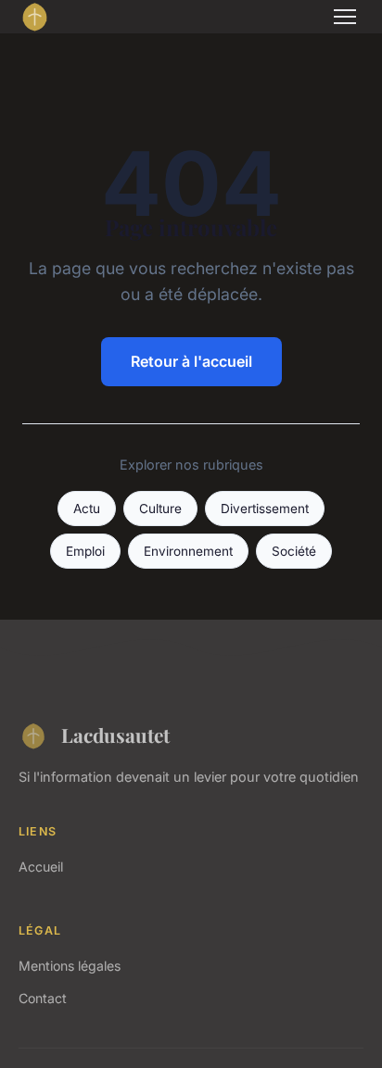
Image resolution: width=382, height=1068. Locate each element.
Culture (160, 508)
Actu (86, 508)
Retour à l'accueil (191, 361)
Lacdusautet (115, 735)
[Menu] (344, 16)
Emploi (85, 551)
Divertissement (265, 508)
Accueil (41, 866)
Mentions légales (70, 966)
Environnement (188, 551)
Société (294, 551)
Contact (43, 998)
